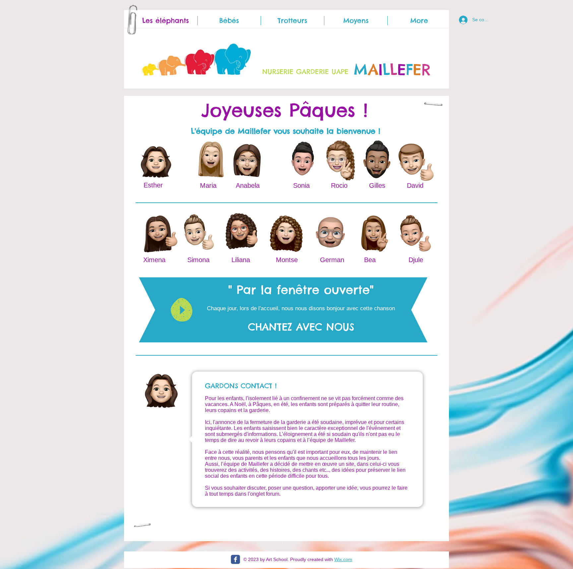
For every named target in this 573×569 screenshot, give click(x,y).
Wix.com (343, 559)
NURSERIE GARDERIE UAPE (305, 71)
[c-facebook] (235, 559)
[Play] (181, 309)
